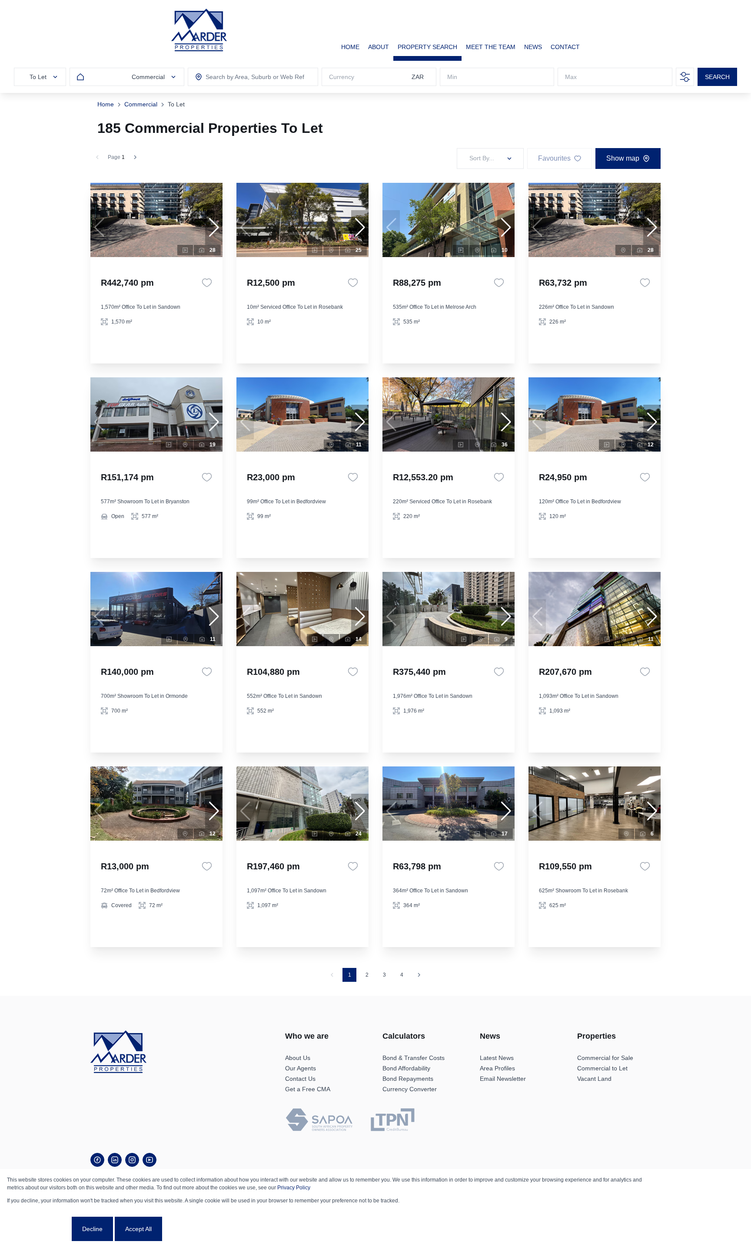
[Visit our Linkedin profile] (115, 1160)
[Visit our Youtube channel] (149, 1160)
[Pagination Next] (419, 975)
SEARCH (717, 76)
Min (452, 76)
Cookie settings (38, 1228)
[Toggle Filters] (685, 77)
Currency (341, 76)
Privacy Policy (293, 1188)
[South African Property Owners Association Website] (319, 1121)
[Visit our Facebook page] (97, 1160)
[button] (214, 227)
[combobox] (245, 76)
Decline (92, 1228)
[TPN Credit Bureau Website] (392, 1121)
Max (571, 76)
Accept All (138, 1228)
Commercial (140, 104)
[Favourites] (207, 282)
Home (105, 104)
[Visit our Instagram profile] (132, 1160)
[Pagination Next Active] (135, 157)
